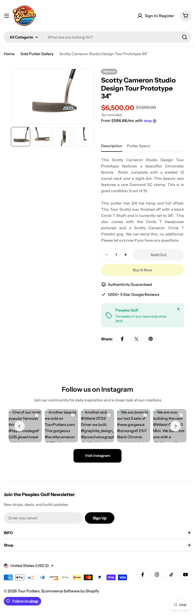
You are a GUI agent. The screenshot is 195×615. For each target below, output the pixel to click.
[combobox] (97, 37)
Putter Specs (138, 145)
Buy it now (142, 270)
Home (9, 53)
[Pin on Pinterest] (150, 339)
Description (111, 145)
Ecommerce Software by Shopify (70, 591)
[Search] (184, 37)
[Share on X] (136, 339)
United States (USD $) (29, 565)
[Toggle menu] (7, 16)
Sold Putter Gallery (37, 53)
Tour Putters (29, 591)
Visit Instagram (97, 455)
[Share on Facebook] (122, 339)
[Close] (178, 308)
